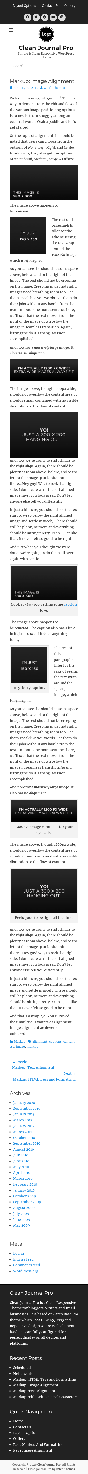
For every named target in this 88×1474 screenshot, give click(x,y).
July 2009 (21, 1213)
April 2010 (21, 1172)
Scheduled (22, 1367)
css (12, 1046)
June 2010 (21, 1161)
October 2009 (24, 1196)
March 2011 (22, 1132)
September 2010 (26, 1143)
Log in (18, 1253)
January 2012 (23, 1126)
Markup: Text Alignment (34, 1391)
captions (55, 1041)
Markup (20, 1041)
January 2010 (24, 1190)
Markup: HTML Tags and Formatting (44, 1379)
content (69, 1041)
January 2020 (24, 1102)
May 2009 (21, 1225)
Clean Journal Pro (46, 47)
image (20, 1046)
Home (18, 1421)
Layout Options (24, 6)
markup (32, 1046)
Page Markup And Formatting (38, 1444)
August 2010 (23, 1149)
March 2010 (23, 1178)
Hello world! (24, 1373)
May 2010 (21, 1167)
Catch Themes (54, 88)
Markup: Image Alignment (35, 1385)
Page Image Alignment (32, 1450)
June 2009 (21, 1219)
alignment (39, 1041)
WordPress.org (25, 1271)
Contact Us (50, 6)
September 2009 (27, 1202)
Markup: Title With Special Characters (45, 1397)
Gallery (69, 6)
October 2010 (24, 1138)
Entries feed (23, 1259)
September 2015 (26, 1108)
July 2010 (20, 1155)
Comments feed (26, 1265)
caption (70, 604)
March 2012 (22, 1120)
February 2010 (25, 1184)
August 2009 (24, 1208)
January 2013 (23, 1114)
